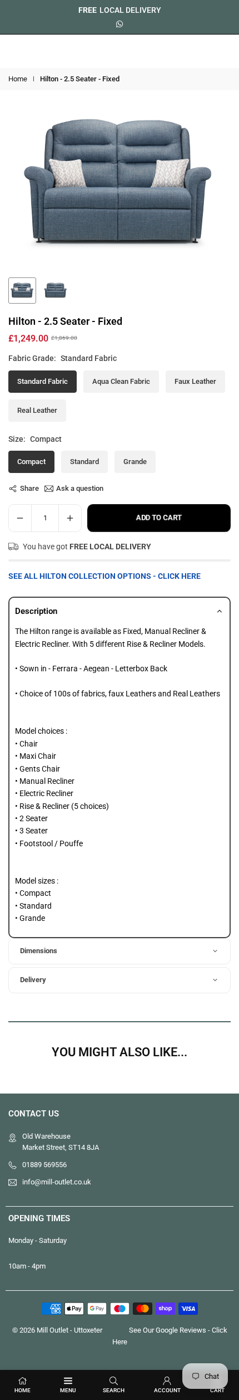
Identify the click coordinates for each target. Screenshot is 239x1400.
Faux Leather (195, 381)
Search (114, 1390)
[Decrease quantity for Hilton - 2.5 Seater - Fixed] (20, 518)
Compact (31, 461)
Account (167, 1390)
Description (36, 611)
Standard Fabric (42, 381)
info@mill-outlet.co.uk (56, 1182)
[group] (119, 185)
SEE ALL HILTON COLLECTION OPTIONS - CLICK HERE (104, 576)
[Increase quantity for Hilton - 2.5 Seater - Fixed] (70, 518)
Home (17, 79)
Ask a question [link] (79, 488)
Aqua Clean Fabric (121, 381)
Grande (135, 461)
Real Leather (37, 410)
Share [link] (29, 488)
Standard (84, 461)
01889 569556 (44, 1164)
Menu (68, 1390)
